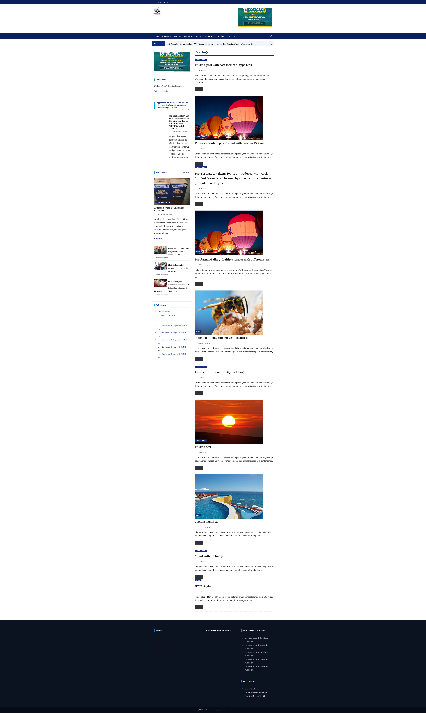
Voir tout (185, 110)
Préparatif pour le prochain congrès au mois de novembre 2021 (178, 251)
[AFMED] (157, 11)
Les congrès (208, 36)
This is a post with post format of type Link (223, 65)
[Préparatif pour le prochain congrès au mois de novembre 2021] (160, 249)
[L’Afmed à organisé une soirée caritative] (172, 191)
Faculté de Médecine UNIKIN (255, 696)
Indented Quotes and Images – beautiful (221, 338)
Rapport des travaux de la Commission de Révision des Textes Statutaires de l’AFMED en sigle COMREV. (179, 122)
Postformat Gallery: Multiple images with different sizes (232, 259)
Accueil (156, 36)
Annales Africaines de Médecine (256, 692)
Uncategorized (201, 60)
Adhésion (221, 36)
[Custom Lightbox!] (229, 496)
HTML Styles (203, 586)
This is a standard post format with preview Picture (229, 143)
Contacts (231, 36)
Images (198, 251)
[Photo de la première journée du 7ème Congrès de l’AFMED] (160, 266)
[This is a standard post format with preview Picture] (229, 118)
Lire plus (157, 239)
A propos (165, 36)
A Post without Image (209, 556)
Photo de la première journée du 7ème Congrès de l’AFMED (178, 268)
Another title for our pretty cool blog (219, 372)
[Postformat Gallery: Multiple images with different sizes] (229, 232)
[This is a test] (229, 421)
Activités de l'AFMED (163, 202)
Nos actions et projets (192, 36)
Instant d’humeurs (164, 312)
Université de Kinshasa (252, 689)
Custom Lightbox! (207, 521)
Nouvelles (177, 36)
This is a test (203, 447)
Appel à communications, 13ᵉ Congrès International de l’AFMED (195, 44)
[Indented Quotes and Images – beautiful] (229, 312)
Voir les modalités (161, 91)
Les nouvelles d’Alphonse (166, 315)
